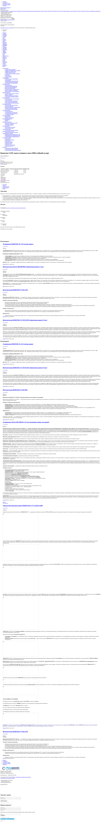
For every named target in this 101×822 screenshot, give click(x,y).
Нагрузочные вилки (9, 125)
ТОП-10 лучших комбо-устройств (12, 93)
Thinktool (4, 52)
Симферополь (92, 11)
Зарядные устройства (7, 121)
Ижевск (64, 11)
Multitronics (5, 44)
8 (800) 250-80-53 (3, 19)
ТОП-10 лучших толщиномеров (11, 78)
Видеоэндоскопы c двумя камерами (12, 91)
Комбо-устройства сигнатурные (11, 95)
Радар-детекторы (6, 97)
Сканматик (7, 74)
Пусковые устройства (9, 124)
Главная (4, 1)
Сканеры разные (8, 76)
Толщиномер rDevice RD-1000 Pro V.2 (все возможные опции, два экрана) (26, 422)
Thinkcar (4, 51)
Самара (41, 11)
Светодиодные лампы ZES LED (11, 149)
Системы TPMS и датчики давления (12, 73)
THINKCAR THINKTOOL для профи (12, 70)
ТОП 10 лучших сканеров (10, 69)
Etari (4, 38)
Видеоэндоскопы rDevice (10, 88)
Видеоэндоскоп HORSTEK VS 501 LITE (15, 290)
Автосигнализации (6, 110)
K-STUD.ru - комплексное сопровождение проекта (21, 777)
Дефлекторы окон (8, 142)
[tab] (52, 184)
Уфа (52, 11)
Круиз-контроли (6, 126)
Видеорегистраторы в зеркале (11, 108)
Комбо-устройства (6, 92)
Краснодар (26, 11)
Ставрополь (82, 11)
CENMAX (5, 34)
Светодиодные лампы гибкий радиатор (13, 150)
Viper (4, 53)
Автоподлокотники (7, 129)
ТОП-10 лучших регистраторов (11, 105)
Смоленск (49, 11)
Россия (4, 63)
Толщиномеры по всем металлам (11, 80)
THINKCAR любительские (10, 71)
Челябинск (19, 11)
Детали (4, 185)
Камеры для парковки (9, 117)
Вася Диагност (6, 55)
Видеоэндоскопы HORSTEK (11, 87)
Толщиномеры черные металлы (11, 82)
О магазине (5, 2)
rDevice (4, 46)
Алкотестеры (7, 138)
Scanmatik (5, 47)
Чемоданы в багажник (9, 139)
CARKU (4, 33)
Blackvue (4, 32)
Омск (23, 11)
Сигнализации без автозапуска (11, 113)
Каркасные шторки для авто (8, 131)
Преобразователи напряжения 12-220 (12, 134)
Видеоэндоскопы (6, 84)
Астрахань (11, 11)
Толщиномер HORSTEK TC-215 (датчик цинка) (18, 244)
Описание (5, 184)
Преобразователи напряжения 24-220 (12, 135)
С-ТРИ (4, 64)
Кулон (4, 60)
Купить (1, 163)
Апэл (4, 54)
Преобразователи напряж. (8, 133)
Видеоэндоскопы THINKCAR (11, 86)
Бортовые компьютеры (7, 118)
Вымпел (4, 56)
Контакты (5, 5)
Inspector (4, 40)
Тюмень (54, 11)
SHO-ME (4, 48)
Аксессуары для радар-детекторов (12, 103)
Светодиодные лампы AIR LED (11, 148)
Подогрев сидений (9, 141)
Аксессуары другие (9, 146)
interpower (5, 42)
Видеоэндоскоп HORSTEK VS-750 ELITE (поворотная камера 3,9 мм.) (25, 320)
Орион (4, 61)
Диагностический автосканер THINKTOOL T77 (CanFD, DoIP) (23, 505)
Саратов (45, 11)
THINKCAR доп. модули (10, 72)
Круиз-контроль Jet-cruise (10, 127)
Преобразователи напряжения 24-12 (12, 136)
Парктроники (8, 116)
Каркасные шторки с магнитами (11, 132)
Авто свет (5, 147)
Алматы (78, 11)
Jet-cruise (4, 43)
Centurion (4, 35)
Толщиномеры (6, 77)
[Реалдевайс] (3, 7)
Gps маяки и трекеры (9, 114)
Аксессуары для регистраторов (11, 109)
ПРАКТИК (5, 62)
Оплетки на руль (8, 143)
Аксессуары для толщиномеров (11, 83)
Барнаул (68, 11)
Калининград (6, 11)
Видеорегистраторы (7, 104)
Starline (4, 50)
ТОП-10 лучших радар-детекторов (12, 98)
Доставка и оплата (6, 3)
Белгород (15, 11)
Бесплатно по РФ (10, 19)
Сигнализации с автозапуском (11, 112)
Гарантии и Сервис (7, 4)
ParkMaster (5, 45)
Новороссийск (32, 11)
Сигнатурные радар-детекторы (11, 100)
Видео (4, 188)
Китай (4, 59)
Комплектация (6, 187)
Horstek (4, 39)
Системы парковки (6, 115)
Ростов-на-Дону (60, 11)
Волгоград (87, 11)
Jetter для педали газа (9, 128)
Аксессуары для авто (8, 27)
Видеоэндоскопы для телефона (11, 90)
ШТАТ (4, 66)
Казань (1, 11)
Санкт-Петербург (73, 11)
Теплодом (5, 65)
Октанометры (8, 140)
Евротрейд (5, 57)
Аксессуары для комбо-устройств (11, 96)
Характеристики (6, 186)
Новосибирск (37, 11)
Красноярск (98, 11)
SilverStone (5, 49)
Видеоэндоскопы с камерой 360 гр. (12, 89)
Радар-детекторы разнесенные (11, 101)
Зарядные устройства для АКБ (11, 122)
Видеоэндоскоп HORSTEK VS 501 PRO (15, 390)
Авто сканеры (5, 68)
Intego (4, 41)
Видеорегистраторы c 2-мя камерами (12, 107)
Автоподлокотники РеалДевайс (11, 130)
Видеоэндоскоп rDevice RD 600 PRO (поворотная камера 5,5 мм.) (23, 266)
